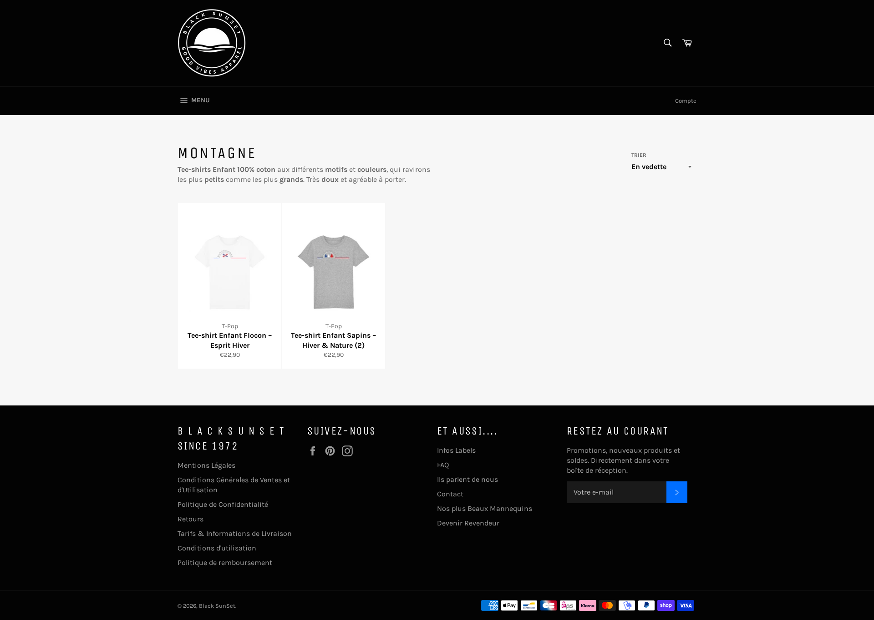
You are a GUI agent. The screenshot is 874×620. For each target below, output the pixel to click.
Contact (450, 494)
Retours (190, 519)
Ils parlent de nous (467, 479)
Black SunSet (217, 605)
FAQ (443, 464)
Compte (685, 100)
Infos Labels (456, 450)
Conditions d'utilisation (217, 548)
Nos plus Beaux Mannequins (484, 508)
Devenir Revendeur (468, 523)
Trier (638, 155)
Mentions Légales (206, 465)
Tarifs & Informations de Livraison (235, 533)
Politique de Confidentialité (223, 504)
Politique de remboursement (225, 562)
